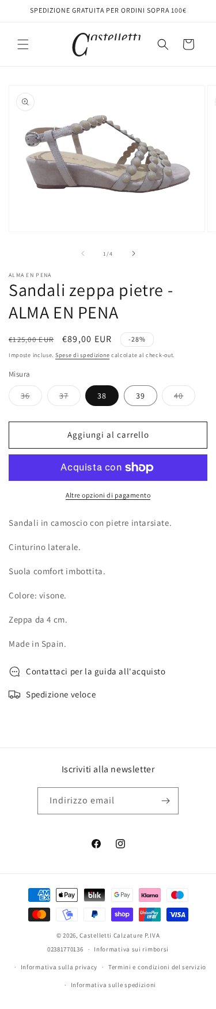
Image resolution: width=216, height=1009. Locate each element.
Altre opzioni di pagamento (108, 495)
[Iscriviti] (165, 800)
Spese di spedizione (82, 355)
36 (31, 398)
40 (184, 398)
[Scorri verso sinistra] (83, 253)
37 (70, 398)
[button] (23, 44)
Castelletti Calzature (111, 935)
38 (102, 395)
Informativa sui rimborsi (131, 949)
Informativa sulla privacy (59, 967)
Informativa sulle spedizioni (114, 985)
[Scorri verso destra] (133, 253)
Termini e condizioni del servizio (157, 967)
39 (140, 395)
